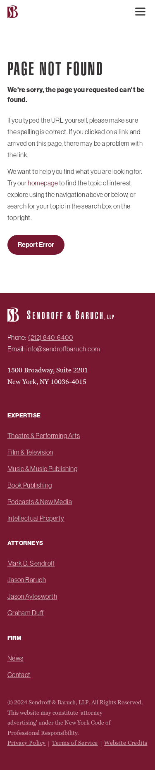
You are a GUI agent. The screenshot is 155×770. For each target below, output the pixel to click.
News (15, 658)
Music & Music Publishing (42, 468)
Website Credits (125, 742)
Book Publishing (29, 485)
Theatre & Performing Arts (43, 435)
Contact (19, 674)
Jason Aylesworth (32, 596)
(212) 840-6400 (50, 337)
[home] (11, 11)
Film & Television (30, 452)
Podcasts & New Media (39, 502)
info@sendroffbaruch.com (63, 349)
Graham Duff (25, 613)
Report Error (36, 245)
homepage (43, 183)
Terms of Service (75, 742)
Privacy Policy (26, 742)
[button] (140, 11)
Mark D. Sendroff (31, 563)
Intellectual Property (35, 518)
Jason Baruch (26, 580)
